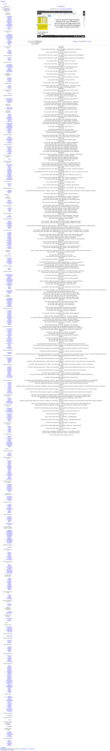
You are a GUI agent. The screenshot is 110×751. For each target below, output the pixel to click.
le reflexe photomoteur (9, 441)
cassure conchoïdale (9, 466)
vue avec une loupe (9, 28)
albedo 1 (9, 628)
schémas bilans (10, 401)
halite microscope (9, 507)
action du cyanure (9, 68)
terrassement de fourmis (9, 321)
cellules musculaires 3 (9, 242)
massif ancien (9, 474)
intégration (10, 409)
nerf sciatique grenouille (9, 414)
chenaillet (10, 530)
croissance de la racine (9, 147)
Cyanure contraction (9, 233)
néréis (9, 428)
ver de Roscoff (10, 661)
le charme (10, 53)
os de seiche (9, 736)
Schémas (9, 568)
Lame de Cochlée (9, 222)
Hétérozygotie (9, 279)
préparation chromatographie (9, 126)
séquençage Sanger (9, 292)
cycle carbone (9, 630)
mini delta (10, 587)
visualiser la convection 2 (9, 489)
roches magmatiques (9, 556)
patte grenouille (9, 346)
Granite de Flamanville (9, 517)
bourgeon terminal (10, 58)
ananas (9, 93)
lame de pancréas (9, 400)
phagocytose (9, 300)
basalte (9, 452)
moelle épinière (10, 410)
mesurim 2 (10, 705)
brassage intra (9, 280)
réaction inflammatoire (9, 302)
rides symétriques (9, 579)
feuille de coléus (9, 115)
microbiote (10, 657)
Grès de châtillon (9, 583)
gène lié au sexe (9, 285)
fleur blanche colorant (9, 176)
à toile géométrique (9, 216)
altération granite (9, 463)
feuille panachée (9, 86)
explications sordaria (9, 648)
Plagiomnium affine (9, 119)
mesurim (9, 704)
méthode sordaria (9, 651)
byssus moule (9, 328)
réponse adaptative (9, 305)
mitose (9, 287)
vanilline (9, 500)
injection (9, 259)
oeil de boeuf (9, 443)
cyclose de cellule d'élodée (9, 65)
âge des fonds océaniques (9, 542)
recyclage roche (10, 476)
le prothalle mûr (9, 141)
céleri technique (9, 168)
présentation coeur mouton (9, 262)
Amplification (9, 627)
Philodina (10, 358)
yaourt (9, 719)
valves (9, 263)
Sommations (9, 408)
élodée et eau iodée (9, 131)
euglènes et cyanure (9, 641)
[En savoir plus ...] (24, 748)
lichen (9, 656)
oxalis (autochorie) (9, 81)
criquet (9, 384)
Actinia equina (10, 357)
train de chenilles (9, 324)
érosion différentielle (9, 478)
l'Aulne (9, 51)
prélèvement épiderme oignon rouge (9, 25)
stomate (9, 129)
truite (10, 211)
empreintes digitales (9, 673)
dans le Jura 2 (9, 570)
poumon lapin (9, 392)
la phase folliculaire (9, 367)
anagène (9, 696)
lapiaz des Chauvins (9, 473)
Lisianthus (10, 34)
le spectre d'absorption (9, 117)
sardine (9, 209)
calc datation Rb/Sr (10, 698)
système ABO (9, 306)
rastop (9, 707)
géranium (10, 124)
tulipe (10, 44)
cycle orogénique (9, 620)
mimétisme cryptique (9, 353)
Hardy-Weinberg (9, 277)
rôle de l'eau (9, 498)
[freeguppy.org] (10, 748)
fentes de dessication (9, 586)
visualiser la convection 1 (9, 487)
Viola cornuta (9, 37)
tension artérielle (9, 431)
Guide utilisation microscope (9, 667)
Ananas (9, 731)
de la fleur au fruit (9, 39)
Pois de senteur (10, 36)
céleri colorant (9, 164)
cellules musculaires (9, 237)
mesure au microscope (9, 676)
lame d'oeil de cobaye (9, 439)
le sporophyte (9, 142)
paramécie (10, 642)
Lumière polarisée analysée (9, 553)
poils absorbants (9, 153)
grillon (9, 311)
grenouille (10, 207)
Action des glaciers (9, 461)
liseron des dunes (10, 184)
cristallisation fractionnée (9, 497)
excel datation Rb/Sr (9, 701)
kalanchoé (10, 41)
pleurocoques (9, 680)
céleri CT (10, 165)
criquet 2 (9, 385)
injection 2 (10, 260)
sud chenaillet (9, 540)
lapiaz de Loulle (9, 470)
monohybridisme (9, 274)
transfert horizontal (9, 745)
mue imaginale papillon (10, 318)
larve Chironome (9, 246)
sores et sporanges (9, 137)
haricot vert (9, 655)
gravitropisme (9, 107)
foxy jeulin (9, 703)
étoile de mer (9, 348)
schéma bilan (9, 127)
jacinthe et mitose (10, 150)
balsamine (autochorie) (9, 78)
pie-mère (9, 429)
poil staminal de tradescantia (9, 71)
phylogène (10, 706)
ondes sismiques (9, 597)
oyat (10, 186)
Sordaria (9, 646)
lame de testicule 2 (9, 374)
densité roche (9, 671)
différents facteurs (10, 468)
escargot (9, 329)
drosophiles (9, 310)
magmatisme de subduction (9, 535)
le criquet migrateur (9, 316)
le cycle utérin (9, 375)
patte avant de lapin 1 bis (9, 339)
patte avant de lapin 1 (9, 342)
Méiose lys (9, 99)
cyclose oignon (10, 66)
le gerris (9, 334)
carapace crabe (10, 734)
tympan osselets (9, 227)
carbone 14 (9, 519)
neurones (9, 248)
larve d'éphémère (9, 390)
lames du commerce (9, 173)
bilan (10, 491)
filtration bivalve (9, 362)
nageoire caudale (9, 427)
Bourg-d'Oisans (9, 565)
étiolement (10, 132)
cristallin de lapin (9, 437)
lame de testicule (9, 372)
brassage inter (9, 275)
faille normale (9, 572)
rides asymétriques (9, 581)
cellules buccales (9, 235)
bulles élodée (9, 121)
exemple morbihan (9, 604)
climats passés (9, 618)
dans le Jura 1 (9, 569)
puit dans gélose (9, 688)
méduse (9, 337)
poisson (9, 391)
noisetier (9, 190)
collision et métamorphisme (9, 612)
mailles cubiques (9, 512)
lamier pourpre (10, 179)
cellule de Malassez (9, 670)
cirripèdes (10, 360)
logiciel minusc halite (10, 509)
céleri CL (10, 166)
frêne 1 (9, 60)
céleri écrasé (9, 178)
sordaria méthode (9, 690)
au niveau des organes (9, 22)
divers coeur (9, 258)
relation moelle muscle (10, 418)
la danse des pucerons (9, 313)
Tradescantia (9, 732)
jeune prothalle (10, 139)
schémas (9, 87)
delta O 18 (10, 631)
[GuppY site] (3, 748)
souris (9, 210)
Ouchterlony (9, 298)
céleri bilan (9, 170)
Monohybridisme (9, 98)
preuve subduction (9, 537)
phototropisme (9, 108)
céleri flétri (10, 171)
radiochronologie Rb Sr (9, 524)
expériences (9, 726)
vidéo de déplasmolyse (9, 20)
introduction (9, 16)
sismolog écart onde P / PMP (9, 709)
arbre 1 (9, 253)
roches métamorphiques (9, 559)
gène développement (9, 283)
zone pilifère (9, 151)
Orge (10, 159)
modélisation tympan (9, 224)
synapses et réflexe (9, 420)
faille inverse (9, 571)
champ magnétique (9, 455)
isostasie (9, 595)
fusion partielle (10, 533)
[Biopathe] (3, 1)
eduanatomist (9, 699)
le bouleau (10, 52)
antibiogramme (10, 299)
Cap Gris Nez (9, 567)
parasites (9, 319)
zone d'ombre (9, 598)
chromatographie (9, 123)
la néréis (9, 332)
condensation (9, 715)
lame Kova (9, 674)
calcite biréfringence (9, 505)
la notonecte (9, 330)
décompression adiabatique (10, 532)
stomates (9, 691)
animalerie (10, 382)
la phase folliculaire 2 (9, 369)
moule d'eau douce (9, 336)
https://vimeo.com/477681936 (66, 8)
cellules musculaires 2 (9, 240)
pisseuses (9, 547)
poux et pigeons (9, 268)
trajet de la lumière (10, 446)
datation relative (9, 521)
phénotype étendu (10, 660)
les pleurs (10, 174)
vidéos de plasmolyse (9, 18)
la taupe (9, 333)
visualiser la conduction (9, 485)
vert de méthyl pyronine (9, 101)
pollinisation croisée (9, 43)
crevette (9, 383)
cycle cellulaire (10, 281)
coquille (9, 735)
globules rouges (9, 201)
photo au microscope (9, 679)
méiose (9, 288)
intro (10, 50)
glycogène (10, 398)
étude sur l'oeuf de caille (10, 203)
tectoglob (9, 711)
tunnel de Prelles (9, 589)
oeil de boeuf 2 (10, 444)
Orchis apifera (9, 35)
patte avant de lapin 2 (9, 344)
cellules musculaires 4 (9, 244)
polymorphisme (9, 290)
